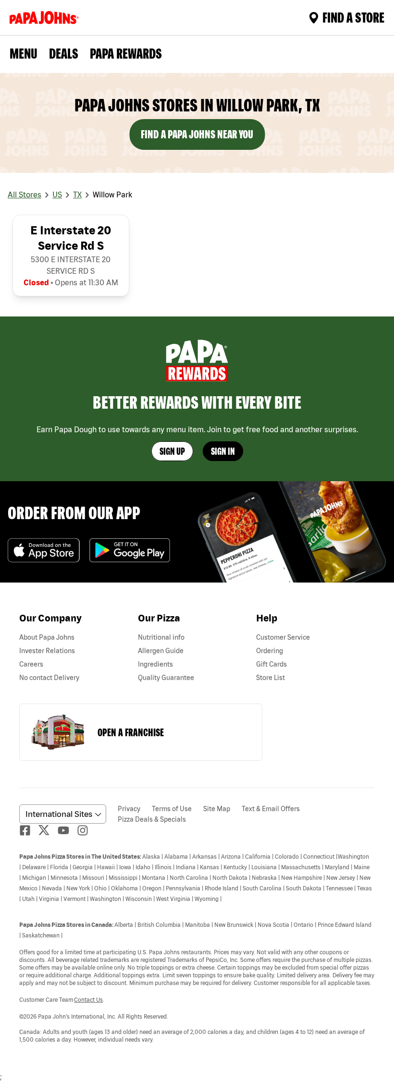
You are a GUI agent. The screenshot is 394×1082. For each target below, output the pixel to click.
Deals (63, 53)
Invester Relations (47, 651)
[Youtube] (67, 830)
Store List (270, 677)
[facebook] (28, 830)
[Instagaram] (86, 830)
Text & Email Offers (271, 809)
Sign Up (172, 451)
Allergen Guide (161, 651)
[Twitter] (48, 830)
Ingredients (155, 664)
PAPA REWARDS (126, 53)
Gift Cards (271, 664)
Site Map (216, 809)
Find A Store (353, 17)
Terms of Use (172, 809)
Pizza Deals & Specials (152, 819)
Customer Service (283, 637)
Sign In (223, 451)
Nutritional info (161, 637)
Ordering (269, 651)
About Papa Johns (46, 637)
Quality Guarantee (166, 677)
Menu (23, 53)
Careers (31, 664)
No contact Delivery (49, 677)
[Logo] (46, 17)
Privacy (129, 809)
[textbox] (197, 947)
